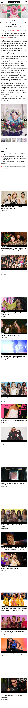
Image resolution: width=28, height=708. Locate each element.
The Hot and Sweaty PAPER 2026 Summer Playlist (13, 398)
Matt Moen (10, 26)
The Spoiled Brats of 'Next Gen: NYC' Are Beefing (12, 525)
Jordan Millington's (5, 37)
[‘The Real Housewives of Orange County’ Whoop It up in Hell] (14, 621)
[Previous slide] (2, 120)
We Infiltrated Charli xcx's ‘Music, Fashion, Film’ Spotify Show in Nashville (13, 357)
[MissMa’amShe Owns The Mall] (14, 559)
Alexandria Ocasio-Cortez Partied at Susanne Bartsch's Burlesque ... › (14, 159)
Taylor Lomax (4, 251)
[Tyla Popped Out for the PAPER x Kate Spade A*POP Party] (14, 411)
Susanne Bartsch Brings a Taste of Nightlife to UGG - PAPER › (14, 154)
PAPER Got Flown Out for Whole (10, 335)
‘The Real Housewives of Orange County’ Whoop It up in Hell (12, 632)
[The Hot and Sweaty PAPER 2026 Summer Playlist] (14, 388)
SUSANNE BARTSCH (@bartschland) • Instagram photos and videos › (14, 166)
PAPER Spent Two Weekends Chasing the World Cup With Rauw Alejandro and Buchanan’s (13, 695)
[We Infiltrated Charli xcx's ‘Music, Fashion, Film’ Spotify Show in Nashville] (14, 346)
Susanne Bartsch (16, 30)
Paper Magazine (5, 699)
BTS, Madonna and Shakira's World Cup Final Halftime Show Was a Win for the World (14, 609)
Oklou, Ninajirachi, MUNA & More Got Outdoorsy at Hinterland (11, 207)
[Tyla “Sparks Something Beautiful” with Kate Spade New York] (14, 303)
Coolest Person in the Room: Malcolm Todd (13, 547)
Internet (3, 441)
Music (2, 333)
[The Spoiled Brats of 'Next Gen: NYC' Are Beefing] (14, 515)
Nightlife (14, 20)
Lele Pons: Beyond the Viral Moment (11, 443)
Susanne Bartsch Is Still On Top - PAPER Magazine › (14, 161)
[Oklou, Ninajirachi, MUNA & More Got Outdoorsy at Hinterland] (14, 197)
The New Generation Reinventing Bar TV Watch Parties (12, 271)
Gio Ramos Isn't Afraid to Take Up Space (12, 654)
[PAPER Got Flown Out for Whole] (14, 326)
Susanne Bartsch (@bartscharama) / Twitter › (10, 164)
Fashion (3, 418)
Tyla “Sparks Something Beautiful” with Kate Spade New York (14, 313)
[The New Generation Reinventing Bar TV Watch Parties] (14, 261)
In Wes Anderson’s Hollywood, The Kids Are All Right (13, 483)
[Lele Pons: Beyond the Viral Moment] (14, 433)
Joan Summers (5, 528)
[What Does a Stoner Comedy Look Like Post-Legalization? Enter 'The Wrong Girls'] (14, 238)
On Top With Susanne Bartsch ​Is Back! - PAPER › (13, 156)
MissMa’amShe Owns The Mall (9, 568)
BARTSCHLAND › (5, 168)
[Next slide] (25, 120)
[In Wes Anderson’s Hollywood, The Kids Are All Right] (14, 473)
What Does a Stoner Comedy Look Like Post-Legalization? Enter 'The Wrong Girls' (14, 249)
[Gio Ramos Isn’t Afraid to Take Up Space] (14, 644)
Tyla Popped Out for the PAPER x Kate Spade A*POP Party (14, 421)
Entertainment (4, 246)
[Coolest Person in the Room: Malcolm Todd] (14, 538)
